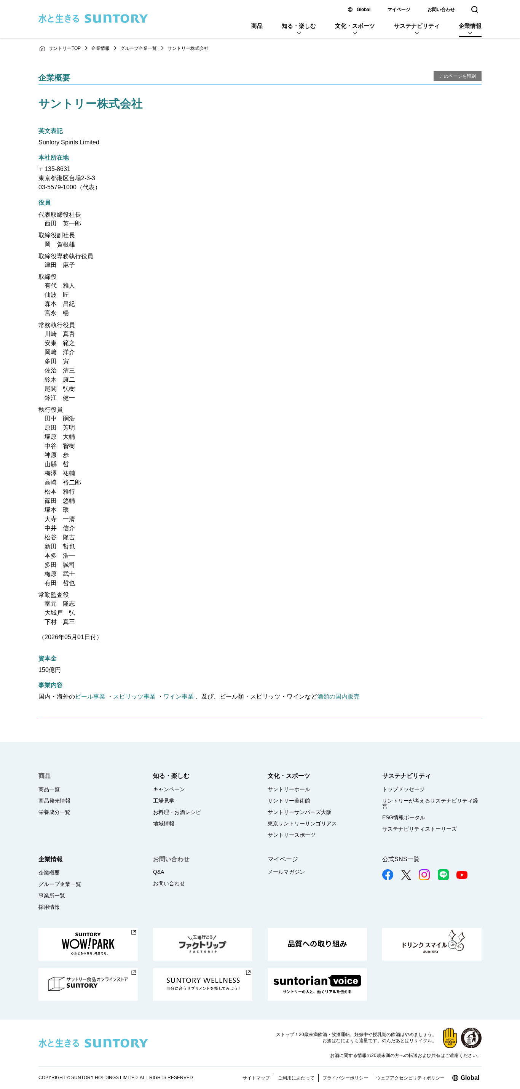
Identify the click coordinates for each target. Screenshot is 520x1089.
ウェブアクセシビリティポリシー (410, 1078)
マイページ (399, 9)
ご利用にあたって (296, 1078)
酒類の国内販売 (338, 696)
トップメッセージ (403, 789)
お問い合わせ (441, 9)
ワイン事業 (178, 696)
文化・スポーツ (355, 25)
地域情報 (163, 823)
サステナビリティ (417, 25)
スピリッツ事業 (134, 696)
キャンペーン (169, 789)
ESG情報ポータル (403, 817)
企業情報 (470, 25)
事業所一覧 (51, 895)
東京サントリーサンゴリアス (302, 823)
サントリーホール (289, 789)
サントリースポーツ (292, 835)
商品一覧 (49, 789)
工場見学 (163, 801)
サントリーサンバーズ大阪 (300, 812)
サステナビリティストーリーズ (419, 829)
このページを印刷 (457, 76)
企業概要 (49, 873)
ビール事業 (90, 696)
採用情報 (49, 907)
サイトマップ (256, 1078)
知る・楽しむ (299, 25)
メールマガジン (286, 872)
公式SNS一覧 (401, 859)
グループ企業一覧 (138, 48)
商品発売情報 (54, 801)
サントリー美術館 (289, 801)
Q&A (158, 872)
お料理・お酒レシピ (177, 812)
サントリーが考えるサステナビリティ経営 (430, 803)
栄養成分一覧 (54, 812)
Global (363, 9)
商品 (257, 25)
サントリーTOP (65, 48)
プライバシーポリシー (345, 1078)
